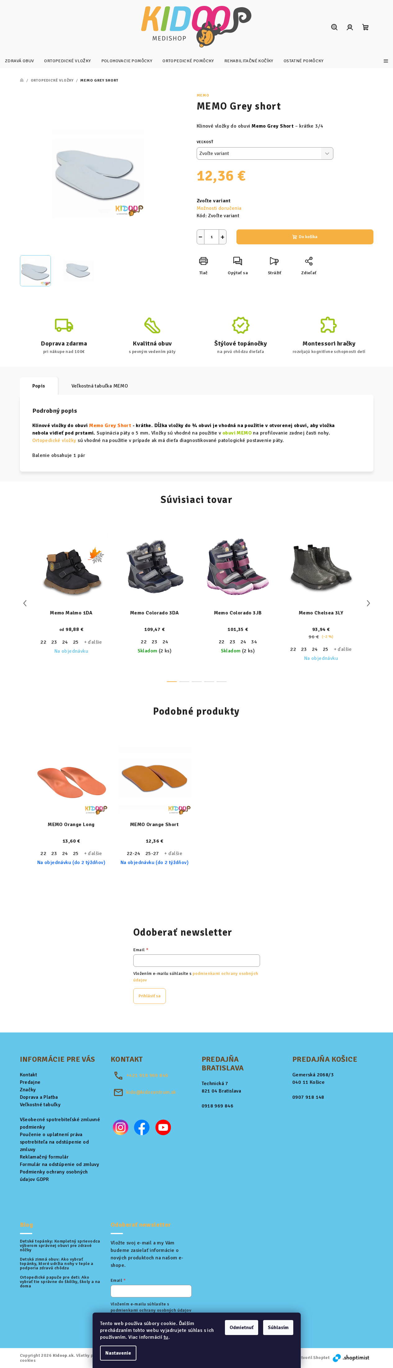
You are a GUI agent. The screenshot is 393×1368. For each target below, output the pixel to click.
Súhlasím (278, 1327)
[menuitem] (19, 61)
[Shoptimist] (351, 1357)
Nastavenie (118, 1353)
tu (166, 1337)
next (368, 603)
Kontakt (28, 1075)
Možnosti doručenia (219, 208)
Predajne (30, 1082)
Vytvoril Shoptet (313, 1357)
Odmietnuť (242, 1327)
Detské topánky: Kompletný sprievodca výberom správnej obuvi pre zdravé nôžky (60, 1245)
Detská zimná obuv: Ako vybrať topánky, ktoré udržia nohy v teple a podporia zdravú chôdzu (57, 1263)
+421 (147, 1075)
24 (65, 642)
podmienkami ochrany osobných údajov (151, 1310)
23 (54, 642)
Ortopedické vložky (54, 440)
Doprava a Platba (39, 1097)
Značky (28, 1090)
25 (76, 642)
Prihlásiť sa (150, 996)
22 (43, 642)
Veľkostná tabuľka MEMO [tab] (99, 386)
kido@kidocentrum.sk (151, 1092)
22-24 (133, 853)
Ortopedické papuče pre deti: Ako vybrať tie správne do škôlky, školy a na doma (60, 1281)
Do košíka (308, 236)
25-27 (152, 853)
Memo (203, 95)
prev (25, 603)
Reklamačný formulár (44, 1157)
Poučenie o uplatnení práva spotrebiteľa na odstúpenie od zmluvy (54, 1142)
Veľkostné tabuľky (40, 1105)
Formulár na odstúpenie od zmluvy (59, 1164)
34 (254, 642)
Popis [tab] (38, 386)
